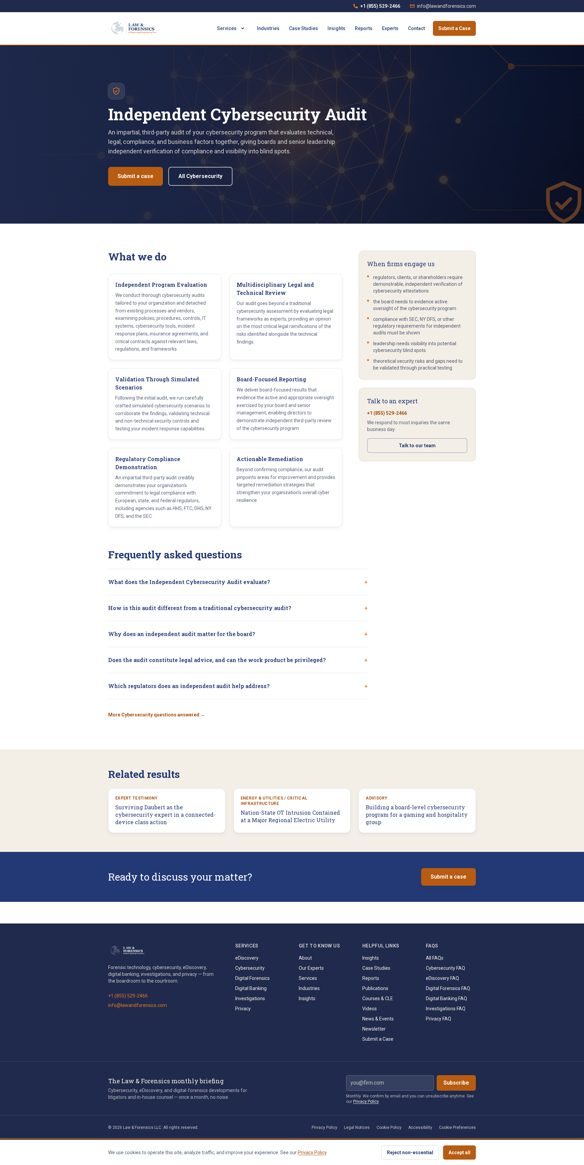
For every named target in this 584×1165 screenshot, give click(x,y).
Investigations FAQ (445, 1008)
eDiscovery (247, 958)
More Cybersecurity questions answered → (156, 714)
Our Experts (311, 968)
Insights (336, 28)
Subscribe (456, 1083)
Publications (375, 988)
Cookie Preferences (457, 1127)
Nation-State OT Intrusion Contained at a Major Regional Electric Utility (290, 816)
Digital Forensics (252, 978)
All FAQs (434, 958)
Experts (390, 28)
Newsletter (374, 1029)
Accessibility (420, 1127)
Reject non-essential (410, 1152)
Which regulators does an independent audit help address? (238, 685)
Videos (369, 1008)
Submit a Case (454, 28)
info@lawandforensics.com (446, 6)
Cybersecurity (250, 968)
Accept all (459, 1152)
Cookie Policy (389, 1127)
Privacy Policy (366, 1101)
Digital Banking (251, 988)
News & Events (378, 1018)
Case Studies (303, 28)
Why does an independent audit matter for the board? (238, 633)
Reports (363, 28)
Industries (268, 28)
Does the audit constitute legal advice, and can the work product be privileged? (238, 659)
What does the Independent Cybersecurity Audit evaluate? (238, 581)
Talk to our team (417, 445)
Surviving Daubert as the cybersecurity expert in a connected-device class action (165, 815)
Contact (416, 28)
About (305, 958)
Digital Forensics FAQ (448, 988)
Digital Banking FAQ (446, 998)
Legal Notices (357, 1127)
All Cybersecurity (200, 176)
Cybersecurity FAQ (445, 968)
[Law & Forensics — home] (135, 28)
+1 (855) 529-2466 (376, 7)
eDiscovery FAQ (442, 978)
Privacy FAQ (438, 1018)
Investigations (250, 998)
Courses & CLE (377, 998)
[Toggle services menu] (242, 28)
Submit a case (135, 176)
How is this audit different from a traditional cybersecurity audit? (238, 607)
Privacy (243, 1008)
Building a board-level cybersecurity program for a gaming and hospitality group (417, 815)
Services (227, 28)
